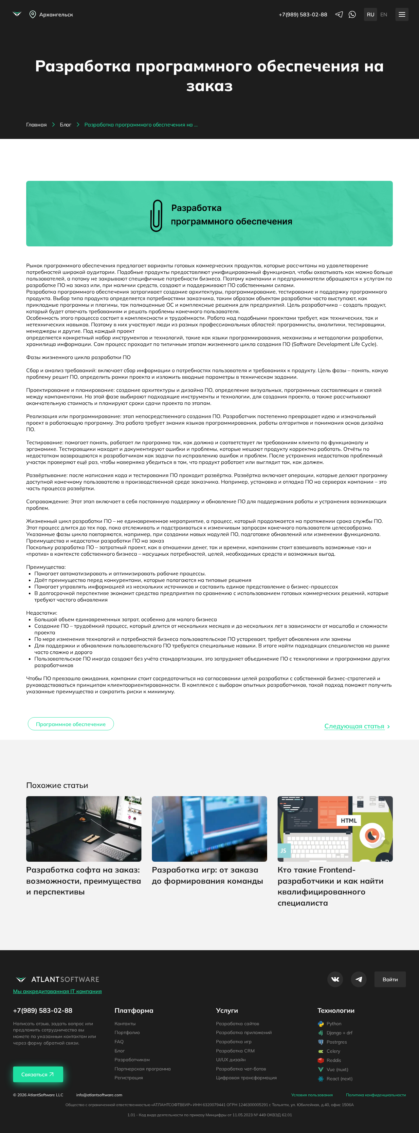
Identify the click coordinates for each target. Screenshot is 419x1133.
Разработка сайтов (237, 1024)
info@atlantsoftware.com (99, 1095)
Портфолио (127, 1032)
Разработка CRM (235, 1051)
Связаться (34, 1074)
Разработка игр (234, 1042)
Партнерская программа (143, 1069)
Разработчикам (132, 1060)
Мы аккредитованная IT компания (57, 991)
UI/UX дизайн (231, 1060)
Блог (120, 1051)
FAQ (119, 1042)
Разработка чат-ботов (241, 1069)
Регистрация (129, 1078)
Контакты (125, 1024)
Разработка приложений (244, 1032)
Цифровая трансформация (246, 1078)
